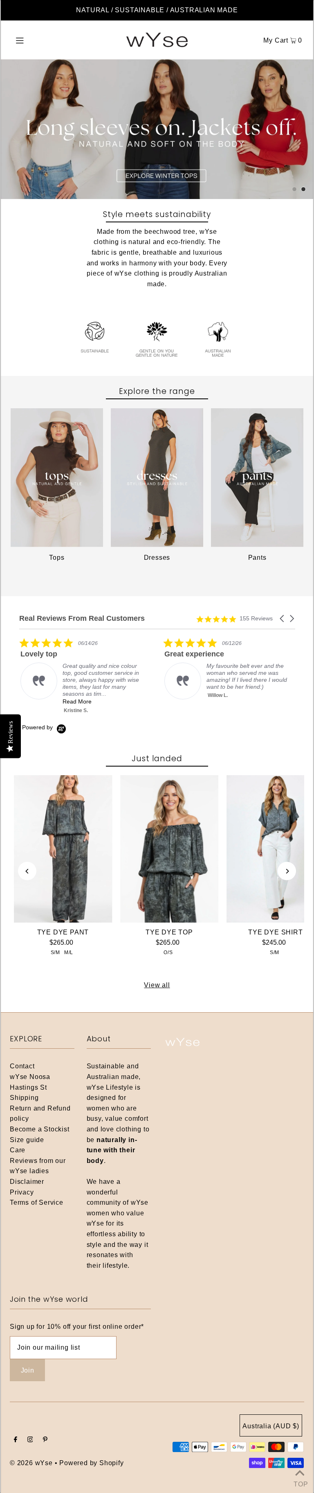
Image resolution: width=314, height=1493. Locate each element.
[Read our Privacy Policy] (262, 870)
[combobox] (68, 794)
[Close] (270, 592)
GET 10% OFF (157, 826)
